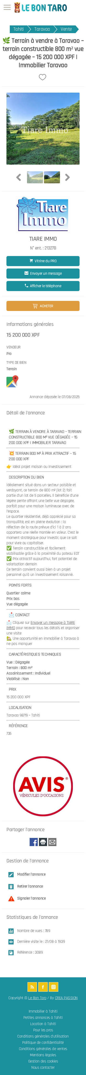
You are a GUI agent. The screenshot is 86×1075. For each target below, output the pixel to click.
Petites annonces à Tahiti (43, 1017)
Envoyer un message (46, 273)
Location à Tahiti (43, 1024)
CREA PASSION (66, 998)
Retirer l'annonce (30, 886)
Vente (66, 29)
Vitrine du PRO (45, 261)
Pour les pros (43, 1030)
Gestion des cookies (43, 1061)
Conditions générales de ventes (43, 1048)
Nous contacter (42, 1067)
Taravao (42, 29)
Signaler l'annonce (31, 898)
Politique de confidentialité (43, 1042)
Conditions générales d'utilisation (43, 1036)
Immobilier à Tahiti (43, 1011)
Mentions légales (43, 1055)
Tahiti (18, 29)
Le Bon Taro (37, 998)
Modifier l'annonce (31, 874)
